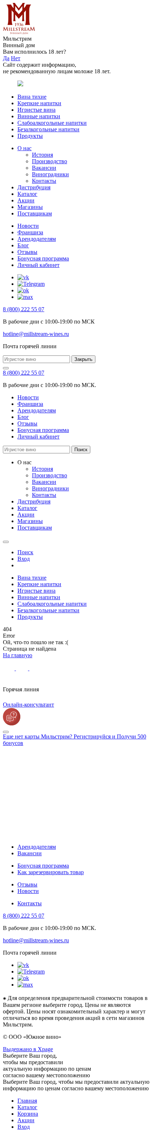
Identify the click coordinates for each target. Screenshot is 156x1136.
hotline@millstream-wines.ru (36, 334)
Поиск (80, 449)
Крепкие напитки (39, 103)
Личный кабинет (38, 265)
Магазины (30, 207)
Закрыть (83, 359)
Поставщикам (34, 213)
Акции (25, 200)
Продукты (30, 136)
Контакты (44, 181)
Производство (49, 161)
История (42, 155)
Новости (28, 226)
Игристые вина (36, 110)
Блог (23, 245)
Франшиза (30, 232)
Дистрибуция (33, 187)
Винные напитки (38, 116)
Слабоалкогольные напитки (52, 123)
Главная (27, 1101)
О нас (24, 148)
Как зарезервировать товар (50, 872)
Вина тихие (31, 97)
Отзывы (27, 252)
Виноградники (50, 174)
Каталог (27, 194)
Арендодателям (36, 239)
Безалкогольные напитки (48, 129)
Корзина (27, 1114)
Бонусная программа (43, 258)
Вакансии (44, 168)
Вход (23, 1127)
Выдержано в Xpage (28, 1049)
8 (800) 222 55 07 (23, 309)
